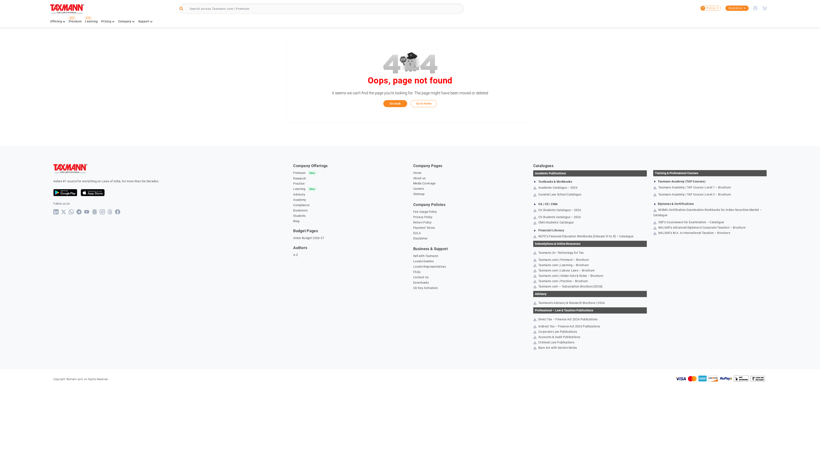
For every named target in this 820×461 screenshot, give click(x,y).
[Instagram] (102, 211)
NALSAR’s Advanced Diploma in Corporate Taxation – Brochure (702, 227)
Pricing (708, 8)
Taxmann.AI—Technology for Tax (561, 252)
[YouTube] (86, 211)
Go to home (424, 103)
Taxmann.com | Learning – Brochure (563, 265)
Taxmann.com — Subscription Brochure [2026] (570, 286)
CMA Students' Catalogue (556, 222)
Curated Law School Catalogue (559, 194)
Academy (299, 199)
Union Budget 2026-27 (308, 238)
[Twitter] (63, 211)
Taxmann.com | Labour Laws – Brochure (566, 270)
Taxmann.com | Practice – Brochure (563, 281)
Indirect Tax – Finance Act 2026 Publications (569, 326)
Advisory (299, 194)
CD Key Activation (425, 288)
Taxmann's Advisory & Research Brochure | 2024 (571, 303)
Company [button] (125, 21)
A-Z (295, 255)
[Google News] (94, 211)
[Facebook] (117, 211)
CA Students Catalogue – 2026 (559, 210)
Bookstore (735, 8)
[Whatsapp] (71, 211)
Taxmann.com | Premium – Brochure (563, 259)
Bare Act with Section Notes (557, 347)
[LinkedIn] (56, 211)
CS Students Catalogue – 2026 (559, 217)
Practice (299, 183)
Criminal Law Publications (556, 342)
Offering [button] (56, 21)
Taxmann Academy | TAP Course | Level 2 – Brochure (694, 194)
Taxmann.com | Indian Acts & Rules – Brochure (570, 275)
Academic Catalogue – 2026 (557, 187)
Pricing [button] (106, 21)
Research (299, 178)
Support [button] (144, 21)
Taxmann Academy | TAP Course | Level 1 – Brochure (694, 187)
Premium (75, 21)
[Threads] (110, 211)
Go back (395, 103)
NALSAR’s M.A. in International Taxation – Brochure (694, 233)
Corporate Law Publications (557, 331)
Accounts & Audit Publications (559, 337)
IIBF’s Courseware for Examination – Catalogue (691, 222)
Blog (296, 221)
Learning (91, 21)
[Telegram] (79, 211)
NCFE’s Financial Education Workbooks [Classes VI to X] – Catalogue (585, 236)
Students (299, 215)
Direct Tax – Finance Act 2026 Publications (568, 319)
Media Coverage (424, 183)
